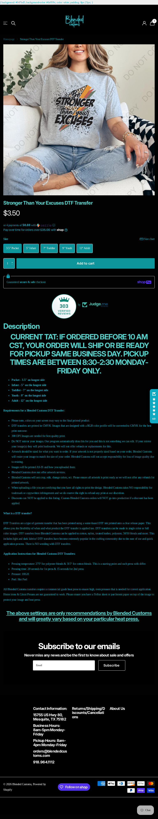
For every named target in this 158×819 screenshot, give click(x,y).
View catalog (5, 23)
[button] (79, 225)
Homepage (9, 39)
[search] (13, 23)
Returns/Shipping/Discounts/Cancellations (88, 712)
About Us (117, 708)
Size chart (149, 239)
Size (79, 239)
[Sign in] (144, 23)
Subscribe (111, 665)
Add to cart (85, 263)
